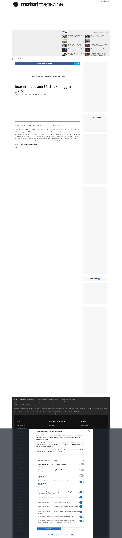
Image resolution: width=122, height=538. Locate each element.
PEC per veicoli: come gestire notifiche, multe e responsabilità (76, 49)
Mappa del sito (17, 410)
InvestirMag (84, 425)
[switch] (81, 464)
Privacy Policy (70, 534)
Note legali (89, 408)
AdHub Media (44, 412)
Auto (16, 147)
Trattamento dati (97, 408)
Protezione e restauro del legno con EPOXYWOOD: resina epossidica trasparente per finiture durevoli (98, 54)
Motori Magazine (19, 399)
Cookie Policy (75, 408)
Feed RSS (104, 408)
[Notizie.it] (105, 1)
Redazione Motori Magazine (28, 144)
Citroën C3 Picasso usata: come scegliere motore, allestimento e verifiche (74, 45)
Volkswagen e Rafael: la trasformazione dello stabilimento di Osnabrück (99, 40)
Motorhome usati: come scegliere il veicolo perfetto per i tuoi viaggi (75, 40)
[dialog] (61, 483)
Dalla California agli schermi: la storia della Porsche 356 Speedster (99, 45)
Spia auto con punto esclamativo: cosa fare (99, 49)
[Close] (89, 431)
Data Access (61, 534)
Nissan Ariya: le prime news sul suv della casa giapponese (76, 54)
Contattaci (68, 408)
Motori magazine (28, 412)
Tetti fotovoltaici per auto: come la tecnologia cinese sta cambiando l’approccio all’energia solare (75, 37)
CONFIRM (49, 529)
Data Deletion (51, 534)
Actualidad (52, 425)
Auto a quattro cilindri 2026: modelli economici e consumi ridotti (98, 36)
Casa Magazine (21, 425)
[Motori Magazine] (38, 4)
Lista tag (24, 410)
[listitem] (61, 460)
